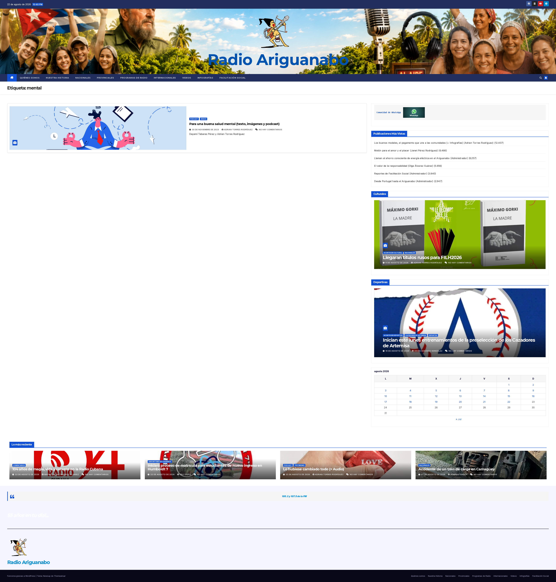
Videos (186, 77)
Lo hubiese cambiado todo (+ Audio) (313, 469)
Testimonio (299, 465)
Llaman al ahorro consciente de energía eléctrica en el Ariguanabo (412, 158)
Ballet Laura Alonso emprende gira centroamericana (440, 257)
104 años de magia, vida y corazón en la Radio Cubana (57, 469)
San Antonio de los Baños (427, 341)
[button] (540, 77)
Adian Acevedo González (428, 351)
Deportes (409, 341)
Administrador (459, 474)
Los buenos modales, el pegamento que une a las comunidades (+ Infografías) (418, 142)
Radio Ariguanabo (278, 59)
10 (385, 396)
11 (410, 396)
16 (533, 396)
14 (484, 396)
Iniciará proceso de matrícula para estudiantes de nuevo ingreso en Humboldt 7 (205, 467)
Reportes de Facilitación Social (391, 173)
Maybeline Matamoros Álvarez (62, 474)
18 (410, 401)
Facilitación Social (233, 77)
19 (436, 401)
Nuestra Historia (57, 77)
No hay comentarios (270, 129)
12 (436, 396)
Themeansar (60, 576)
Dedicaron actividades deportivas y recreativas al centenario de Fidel (457, 346)
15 (509, 396)
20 (460, 401)
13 (460, 396)
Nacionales (82, 77)
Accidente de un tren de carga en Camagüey (456, 469)
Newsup (47, 576)
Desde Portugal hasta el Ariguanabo (394, 181)
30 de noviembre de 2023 (206, 129)
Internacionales (165, 77)
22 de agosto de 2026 (27, 474)
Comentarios (19, 465)
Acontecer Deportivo (393, 341)
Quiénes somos (30, 77)
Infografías (205, 77)
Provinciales (105, 77)
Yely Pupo (186, 474)
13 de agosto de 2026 (398, 351)
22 (508, 401)
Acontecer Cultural (393, 253)
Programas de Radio (133, 77)
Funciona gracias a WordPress (21, 576)
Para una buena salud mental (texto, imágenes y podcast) (234, 124)
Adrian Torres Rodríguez (238, 129)
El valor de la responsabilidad (390, 165)
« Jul (458, 419)
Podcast (194, 119)
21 (484, 401)
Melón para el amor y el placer (391, 150)
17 (385, 401)
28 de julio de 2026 (396, 263)
